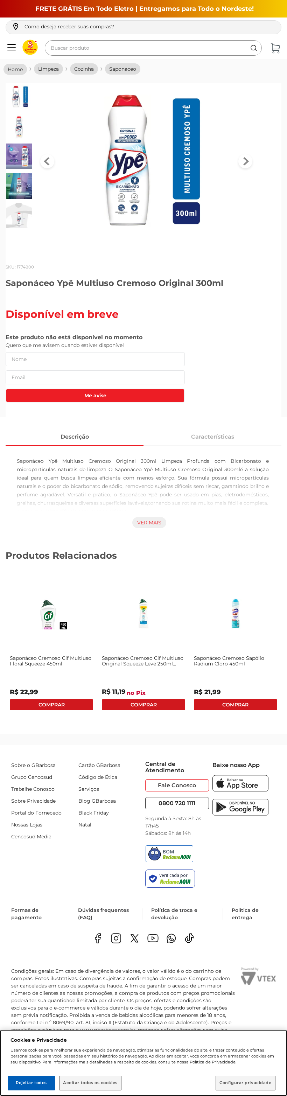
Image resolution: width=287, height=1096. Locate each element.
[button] (63, 26)
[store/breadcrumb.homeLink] (15, 69)
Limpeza (48, 69)
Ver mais (149, 522)
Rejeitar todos (31, 1082)
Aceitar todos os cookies (90, 1082)
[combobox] (153, 48)
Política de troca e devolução (174, 914)
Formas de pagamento (26, 914)
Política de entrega (245, 914)
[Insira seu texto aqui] (171, 939)
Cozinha (84, 69)
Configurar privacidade (245, 1082)
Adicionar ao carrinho (51, 705)
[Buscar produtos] (253, 48)
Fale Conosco (177, 785)
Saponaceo (122, 69)
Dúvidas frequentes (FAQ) (103, 914)
